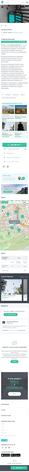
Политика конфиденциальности (9, 435)
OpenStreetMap (26, 250)
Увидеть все (23, 276)
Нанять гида (6, 175)
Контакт (3, 429)
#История (8, 94)
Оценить (14, 361)
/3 (25, 19)
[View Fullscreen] (27, 202)
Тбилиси (23, 45)
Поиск (14, 394)
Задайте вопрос (11, 314)
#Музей (22, 94)
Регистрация (4, 432)
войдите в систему (13, 330)
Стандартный (5, 202)
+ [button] (27, 205)
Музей (2, 35)
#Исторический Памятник (9, 97)
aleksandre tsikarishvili (12, 321)
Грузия (2, 423)
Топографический (13, 202)
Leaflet (20, 250)
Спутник (20, 202)
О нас (2, 426)
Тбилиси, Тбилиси (13, 32)
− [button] (27, 207)
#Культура (15, 94)
